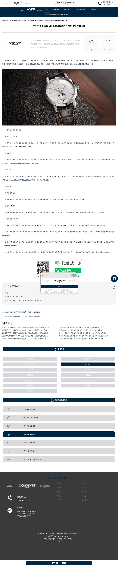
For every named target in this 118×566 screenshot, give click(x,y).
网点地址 (30, 359)
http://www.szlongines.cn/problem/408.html (27, 300)
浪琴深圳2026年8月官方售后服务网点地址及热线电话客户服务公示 (81, 330)
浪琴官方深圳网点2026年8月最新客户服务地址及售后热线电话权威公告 (26, 327)
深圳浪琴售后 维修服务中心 (55, 533)
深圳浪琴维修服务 (61, 400)
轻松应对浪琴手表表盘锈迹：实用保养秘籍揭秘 (24, 312)
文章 (28, 20)
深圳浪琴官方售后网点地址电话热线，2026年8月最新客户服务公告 (24, 339)
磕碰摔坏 (30, 375)
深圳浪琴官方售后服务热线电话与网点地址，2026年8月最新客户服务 (82, 339)
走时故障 (30, 364)
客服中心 (93, 10)
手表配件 (88, 369)
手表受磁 (88, 380)
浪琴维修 (88, 385)
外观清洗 (88, 375)
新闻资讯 (30, 380)
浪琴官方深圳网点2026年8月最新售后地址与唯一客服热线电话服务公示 (26, 336)
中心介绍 (67, 10)
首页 (46, 9)
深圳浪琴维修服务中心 (64, 2)
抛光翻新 (30, 385)
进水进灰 (88, 364)
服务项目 (56, 10)
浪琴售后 (30, 391)
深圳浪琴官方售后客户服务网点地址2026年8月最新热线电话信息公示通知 (83, 336)
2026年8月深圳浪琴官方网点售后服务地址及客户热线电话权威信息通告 (82, 333)
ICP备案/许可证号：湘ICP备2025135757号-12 (59, 539)
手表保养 (88, 359)
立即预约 (59, 286)
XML (59, 542)
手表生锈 (30, 369)
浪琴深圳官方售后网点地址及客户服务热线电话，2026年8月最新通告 (25, 333)
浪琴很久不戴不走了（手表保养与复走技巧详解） (24, 316)
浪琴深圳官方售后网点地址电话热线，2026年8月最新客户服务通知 (24, 330)
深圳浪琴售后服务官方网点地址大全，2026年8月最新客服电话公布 (81, 327)
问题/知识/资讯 (80, 10)
